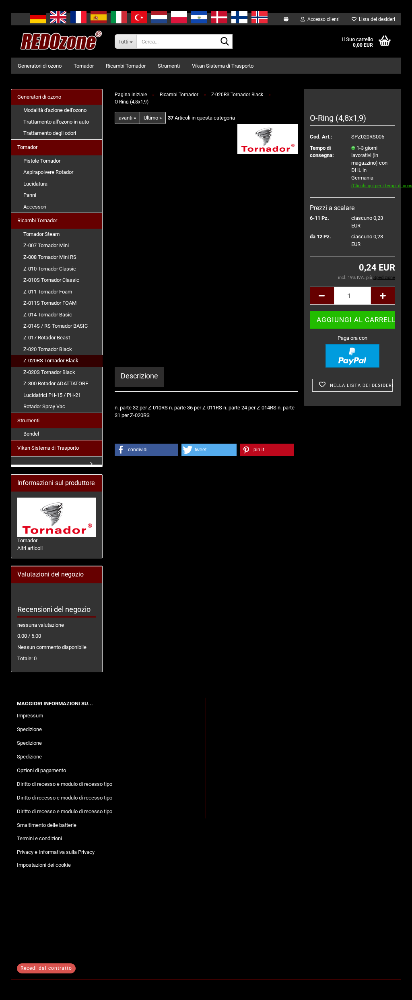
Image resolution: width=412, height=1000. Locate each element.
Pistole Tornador (41, 161)
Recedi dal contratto (46, 968)
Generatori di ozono (40, 66)
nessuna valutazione (40, 625)
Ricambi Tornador (126, 66)
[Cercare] (225, 42)
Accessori (34, 207)
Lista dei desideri (375, 19)
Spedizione (29, 729)
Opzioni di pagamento (41, 770)
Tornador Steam (41, 234)
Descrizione (139, 376)
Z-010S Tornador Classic (51, 280)
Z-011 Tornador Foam (47, 292)
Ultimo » (153, 118)
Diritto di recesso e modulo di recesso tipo (64, 784)
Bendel (31, 434)
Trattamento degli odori (49, 133)
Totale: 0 (27, 658)
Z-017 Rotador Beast (46, 338)
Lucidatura (35, 184)
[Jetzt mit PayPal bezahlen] (352, 356)
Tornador (84, 66)
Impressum (30, 716)
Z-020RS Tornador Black (50, 360)
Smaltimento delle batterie (46, 825)
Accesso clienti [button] (322, 19)
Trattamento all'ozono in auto (56, 122)
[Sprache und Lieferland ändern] (286, 19)
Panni (29, 195)
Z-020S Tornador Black (49, 372)
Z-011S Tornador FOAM (49, 303)
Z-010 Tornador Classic (49, 269)
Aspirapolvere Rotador (48, 172)
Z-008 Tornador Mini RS (49, 257)
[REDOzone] (60, 41)
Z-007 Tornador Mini (46, 245)
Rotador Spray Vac (44, 406)
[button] (322, 296)
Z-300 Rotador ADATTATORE (55, 383)
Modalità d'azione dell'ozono (55, 110)
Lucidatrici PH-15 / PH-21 (52, 395)
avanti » (127, 118)
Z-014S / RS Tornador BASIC (55, 326)
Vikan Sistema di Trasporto (222, 66)
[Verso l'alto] (390, 988)
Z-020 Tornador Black (47, 349)
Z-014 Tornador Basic (47, 315)
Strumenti (169, 66)
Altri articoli (30, 548)
